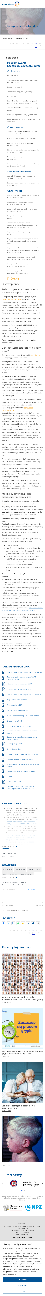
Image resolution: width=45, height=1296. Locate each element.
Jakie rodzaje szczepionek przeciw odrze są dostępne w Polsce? (22, 133)
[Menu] (39, 4)
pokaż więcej (8, 846)
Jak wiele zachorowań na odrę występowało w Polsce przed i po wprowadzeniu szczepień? (23, 102)
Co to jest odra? (12, 75)
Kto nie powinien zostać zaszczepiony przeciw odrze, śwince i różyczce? (23, 151)
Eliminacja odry (20, 869)
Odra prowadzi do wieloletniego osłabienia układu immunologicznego (21, 265)
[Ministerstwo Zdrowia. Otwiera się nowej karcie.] (12, 1207)
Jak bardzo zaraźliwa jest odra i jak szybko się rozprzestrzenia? (22, 81)
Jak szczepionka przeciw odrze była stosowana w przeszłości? (23, 184)
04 (22, 931)
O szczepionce (15, 127)
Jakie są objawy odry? (14, 87)
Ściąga (14, 278)
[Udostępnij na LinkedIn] (13, 923)
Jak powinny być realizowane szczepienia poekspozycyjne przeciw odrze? (21, 272)
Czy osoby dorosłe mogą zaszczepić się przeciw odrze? (23, 233)
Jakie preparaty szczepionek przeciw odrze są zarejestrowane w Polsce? (23, 165)
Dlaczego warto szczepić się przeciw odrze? (22, 138)
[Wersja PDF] (38, 923)
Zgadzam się (23, 1280)
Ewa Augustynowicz (9, 853)
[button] (21, 1190)
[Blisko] (43, 1241)
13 (34, 46)
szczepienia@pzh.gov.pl (22, 1237)
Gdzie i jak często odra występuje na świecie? (22, 115)
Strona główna (8, 38)
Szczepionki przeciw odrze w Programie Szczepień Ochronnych (21, 177)
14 (38, 46)
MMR (4, 874)
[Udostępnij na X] (8, 923)
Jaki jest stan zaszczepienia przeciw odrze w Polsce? (22, 217)
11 (28, 46)
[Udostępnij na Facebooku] (3, 923)
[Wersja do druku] (33, 923)
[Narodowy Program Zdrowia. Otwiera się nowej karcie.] (33, 1207)
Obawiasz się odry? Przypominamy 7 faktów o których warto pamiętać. (23, 196)
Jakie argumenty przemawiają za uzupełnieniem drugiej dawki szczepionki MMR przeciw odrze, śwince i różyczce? (23, 225)
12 (31, 46)
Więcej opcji (22, 1285)
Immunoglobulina (26, 874)
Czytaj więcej (14, 191)
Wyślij (33, 890)
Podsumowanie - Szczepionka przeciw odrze (24, 64)
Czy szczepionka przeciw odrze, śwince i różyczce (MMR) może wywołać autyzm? (21, 258)
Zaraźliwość (13, 874)
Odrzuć (22, 1291)
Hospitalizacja (7, 869)
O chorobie (13, 71)
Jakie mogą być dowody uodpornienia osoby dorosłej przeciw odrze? (22, 210)
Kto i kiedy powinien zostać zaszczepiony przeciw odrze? (21, 144)
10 (25, 46)
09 (21, 46)
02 (17, 44)
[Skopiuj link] (28, 923)
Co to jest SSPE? (12, 96)
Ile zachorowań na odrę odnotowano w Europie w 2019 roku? (23, 120)
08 (37, 931)
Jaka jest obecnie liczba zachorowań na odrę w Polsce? (23, 109)
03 (18, 931)
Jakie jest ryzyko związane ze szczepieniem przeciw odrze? (22, 158)
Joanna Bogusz (8, 856)
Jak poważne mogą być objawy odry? (20, 91)
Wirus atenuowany (34, 869)
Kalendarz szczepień (19, 171)
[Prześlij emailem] (23, 923)
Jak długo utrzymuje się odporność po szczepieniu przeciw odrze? (20, 203)
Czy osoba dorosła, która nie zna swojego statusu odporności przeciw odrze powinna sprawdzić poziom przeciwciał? (23, 250)
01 (13, 44)
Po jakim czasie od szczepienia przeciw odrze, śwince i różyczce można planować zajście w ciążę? (22, 241)
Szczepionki (18, 38)
